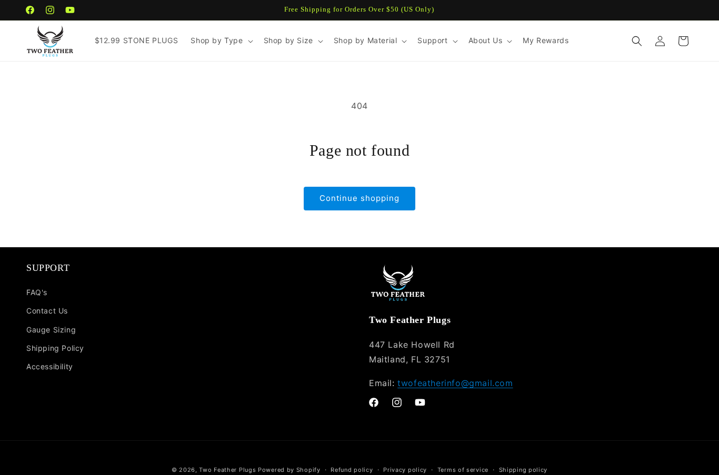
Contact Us (47, 310)
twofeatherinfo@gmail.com (455, 383)
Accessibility (49, 366)
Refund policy (352, 469)
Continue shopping (359, 198)
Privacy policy (405, 469)
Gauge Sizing (51, 329)
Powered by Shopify (289, 469)
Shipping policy (523, 469)
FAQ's (36, 292)
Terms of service (462, 469)
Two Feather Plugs (227, 469)
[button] (220, 40)
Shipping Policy (55, 347)
